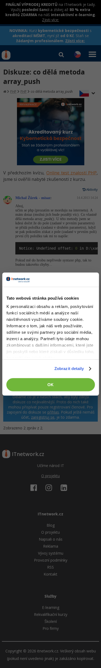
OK (50, 384)
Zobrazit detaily (69, 368)
